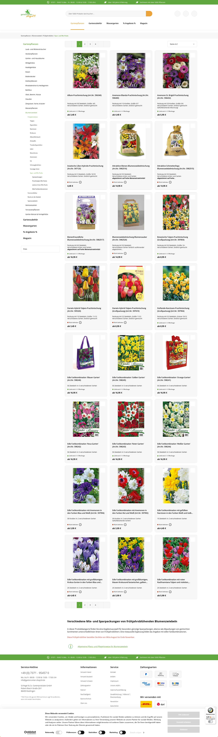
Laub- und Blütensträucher (35, 49)
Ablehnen (183, 730)
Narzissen (33, 129)
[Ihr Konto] (194, 13)
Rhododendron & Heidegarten (36, 85)
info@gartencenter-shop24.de (33, 680)
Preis (25, 249)
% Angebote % (30, 232)
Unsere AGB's (115, 685)
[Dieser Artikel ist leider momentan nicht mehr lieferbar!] (80, 182)
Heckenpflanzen (31, 54)
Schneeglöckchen (35, 165)
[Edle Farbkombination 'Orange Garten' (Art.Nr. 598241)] (176, 364)
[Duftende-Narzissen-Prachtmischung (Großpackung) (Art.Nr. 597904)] (176, 297)
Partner (83, 690)
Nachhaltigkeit (85, 694)
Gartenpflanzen (30, 44)
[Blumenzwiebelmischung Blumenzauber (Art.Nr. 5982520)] (131, 226)
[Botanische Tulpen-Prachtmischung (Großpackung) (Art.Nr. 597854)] (176, 226)
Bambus (28, 90)
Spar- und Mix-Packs (36, 173)
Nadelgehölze (30, 67)
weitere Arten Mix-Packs (40, 185)
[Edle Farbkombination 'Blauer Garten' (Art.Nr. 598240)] (86, 364)
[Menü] (214, 707)
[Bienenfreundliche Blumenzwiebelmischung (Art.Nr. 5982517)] (86, 226)
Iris (31, 161)
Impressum (114, 681)
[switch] (81, 732)
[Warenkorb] (186, 13)
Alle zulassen (183, 715)
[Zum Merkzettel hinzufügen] (103, 55)
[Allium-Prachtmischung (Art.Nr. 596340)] (86, 84)
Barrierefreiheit (86, 699)
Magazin (27, 238)
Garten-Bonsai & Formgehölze (36, 214)
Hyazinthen (33, 125)
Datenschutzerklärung (118, 690)
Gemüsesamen (31, 205)
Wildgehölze (30, 63)
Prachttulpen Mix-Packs (39, 181)
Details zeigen (135, 732)
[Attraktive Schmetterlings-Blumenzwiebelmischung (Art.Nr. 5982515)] (176, 155)
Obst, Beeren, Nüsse (33, 94)
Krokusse (33, 133)
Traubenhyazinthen (36, 145)
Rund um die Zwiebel (34, 197)
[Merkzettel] (177, 13)
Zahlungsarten (86, 685)
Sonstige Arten (34, 169)
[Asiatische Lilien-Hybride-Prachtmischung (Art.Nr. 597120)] (86, 155)
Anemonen (33, 157)
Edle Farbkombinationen (40, 189)
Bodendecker (30, 76)
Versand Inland (86, 672)
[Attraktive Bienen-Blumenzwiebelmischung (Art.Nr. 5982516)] (131, 155)
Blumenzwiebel (31, 113)
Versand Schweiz (86, 681)
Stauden (28, 99)
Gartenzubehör (30, 219)
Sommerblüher (32, 193)
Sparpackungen (37, 177)
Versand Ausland (86, 676)
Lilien (31, 149)
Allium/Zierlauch (35, 137)
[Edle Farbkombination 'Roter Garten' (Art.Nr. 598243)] (131, 431)
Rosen (27, 72)
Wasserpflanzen (31, 108)
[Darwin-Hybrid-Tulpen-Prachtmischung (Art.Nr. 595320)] (86, 297)
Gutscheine (114, 706)
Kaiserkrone (34, 153)
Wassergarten (30, 225)
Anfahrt (112, 676)
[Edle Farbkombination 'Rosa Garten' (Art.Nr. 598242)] (86, 431)
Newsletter (114, 701)
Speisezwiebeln (32, 201)
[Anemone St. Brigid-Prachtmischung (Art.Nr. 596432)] (176, 84)
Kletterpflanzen (31, 81)
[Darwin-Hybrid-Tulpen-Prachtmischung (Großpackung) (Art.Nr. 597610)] (131, 297)
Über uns (84, 703)
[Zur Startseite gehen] (42, 13)
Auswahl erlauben (183, 722)
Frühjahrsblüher (33, 117)
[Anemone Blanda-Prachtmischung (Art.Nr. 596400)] (131, 84)
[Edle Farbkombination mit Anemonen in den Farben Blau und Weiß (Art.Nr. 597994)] (86, 499)
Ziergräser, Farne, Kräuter (35, 104)
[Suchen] (149, 13)
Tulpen (32, 121)
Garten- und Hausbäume (34, 58)
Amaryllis (33, 141)
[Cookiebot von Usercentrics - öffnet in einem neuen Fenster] (30, 732)
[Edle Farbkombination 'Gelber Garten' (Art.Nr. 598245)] (131, 364)
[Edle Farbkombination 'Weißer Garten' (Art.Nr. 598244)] (176, 431)
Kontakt (113, 672)
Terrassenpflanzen (32, 210)
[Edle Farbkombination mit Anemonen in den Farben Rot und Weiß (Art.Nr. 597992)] (131, 499)
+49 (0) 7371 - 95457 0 (35, 673)
